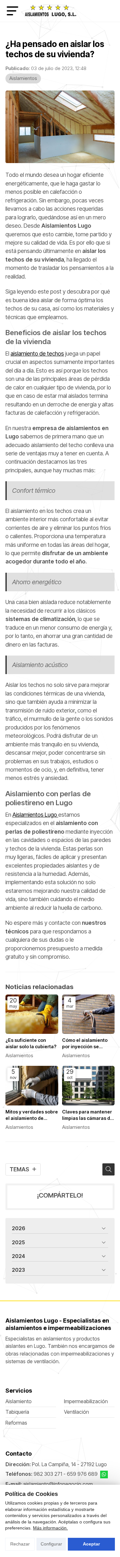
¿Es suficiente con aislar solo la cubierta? (30, 1043)
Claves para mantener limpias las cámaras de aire (87, 1115)
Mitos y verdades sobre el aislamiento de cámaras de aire (31, 1115)
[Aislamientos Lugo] (50, 11)
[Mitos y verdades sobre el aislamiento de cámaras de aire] (31, 1085)
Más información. (50, 1527)
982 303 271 (48, 1474)
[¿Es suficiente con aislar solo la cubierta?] (31, 1014)
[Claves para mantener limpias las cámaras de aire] (88, 1085)
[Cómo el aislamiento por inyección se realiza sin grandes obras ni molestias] (88, 1014)
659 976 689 (82, 1474)
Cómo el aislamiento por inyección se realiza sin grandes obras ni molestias (85, 1043)
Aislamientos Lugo (35, 814)
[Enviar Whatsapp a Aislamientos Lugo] (104, 1474)
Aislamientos (23, 78)
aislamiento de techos (37, 353)
